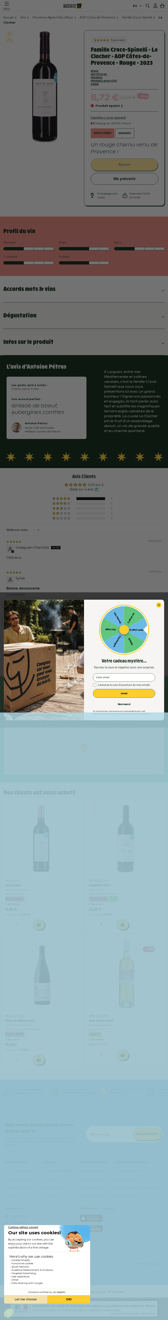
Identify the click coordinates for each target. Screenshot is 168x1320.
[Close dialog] (158, 605)
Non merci (124, 704)
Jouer (124, 693)
